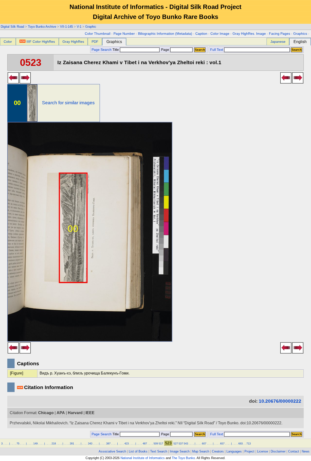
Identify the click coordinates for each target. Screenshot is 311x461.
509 (156, 443)
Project (249, 451)
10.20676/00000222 (280, 401)
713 (248, 443)
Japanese (277, 41)
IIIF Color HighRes (40, 41)
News (306, 451)
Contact (293, 451)
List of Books (138, 451)
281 (72, 443)
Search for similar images (68, 102)
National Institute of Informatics (143, 458)
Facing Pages (279, 33)
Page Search (102, 50)
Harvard (75, 413)
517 (161, 443)
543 (186, 443)
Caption (201, 33)
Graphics (300, 33)
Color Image (219, 33)
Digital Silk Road (12, 26)
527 (175, 443)
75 (18, 443)
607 (204, 443)
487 (145, 443)
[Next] (25, 82)
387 (108, 443)
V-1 (79, 26)
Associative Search (112, 451)
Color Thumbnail (97, 33)
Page (165, 50)
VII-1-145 (66, 26)
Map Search (200, 451)
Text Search (158, 451)
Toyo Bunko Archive (42, 26)
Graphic (90, 26)
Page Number (124, 33)
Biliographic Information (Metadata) (165, 33)
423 (126, 443)
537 (181, 443)
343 (90, 443)
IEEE (90, 413)
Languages (234, 451)
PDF (95, 41)
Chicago (46, 413)
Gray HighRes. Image (249, 33)
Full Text (216, 50)
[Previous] (13, 82)
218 (54, 443)
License (262, 451)
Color (8, 41)
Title (116, 50)
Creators (218, 451)
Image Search (180, 451)
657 (222, 443)
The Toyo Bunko (183, 458)
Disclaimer (278, 451)
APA (61, 413)
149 (35, 443)
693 (240, 443)
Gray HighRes (73, 41)
